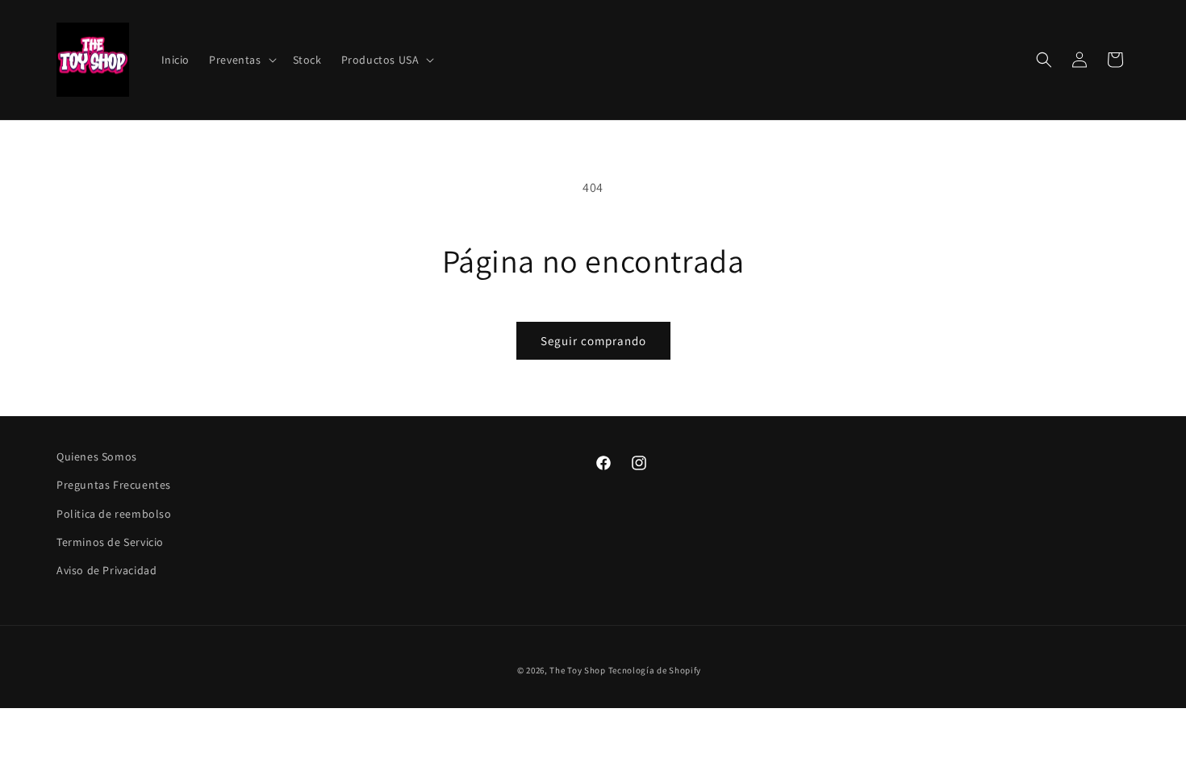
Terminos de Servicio (110, 542)
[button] (240, 60)
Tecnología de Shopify (655, 670)
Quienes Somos (96, 456)
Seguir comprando (593, 340)
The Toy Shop (577, 670)
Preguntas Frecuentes (113, 484)
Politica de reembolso (114, 513)
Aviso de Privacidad (106, 570)
